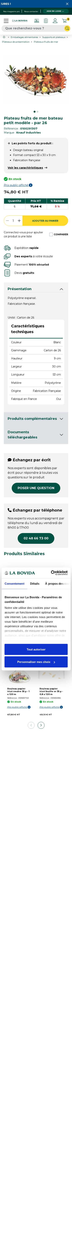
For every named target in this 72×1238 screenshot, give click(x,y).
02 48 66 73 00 (36, 538)
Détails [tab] (34, 583)
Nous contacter (31, 11)
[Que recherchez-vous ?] (67, 28)
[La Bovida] (19, 20)
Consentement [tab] (14, 583)
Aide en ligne (54, 11)
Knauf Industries (28, 132)
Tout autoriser (36, 649)
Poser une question (36, 488)
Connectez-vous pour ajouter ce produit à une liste (23, 234)
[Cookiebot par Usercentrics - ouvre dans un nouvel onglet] (51, 572)
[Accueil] (4, 37)
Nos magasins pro (11, 11)
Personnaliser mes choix (33, 662)
